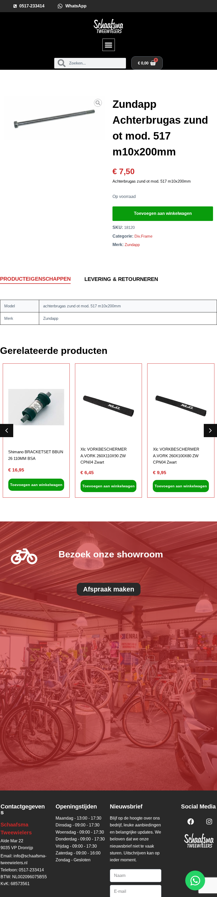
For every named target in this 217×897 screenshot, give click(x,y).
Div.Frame (143, 236)
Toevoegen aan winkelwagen (163, 213)
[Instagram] (209, 821)
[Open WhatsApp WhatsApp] (195, 880)
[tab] (35, 279)
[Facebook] (190, 821)
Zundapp (132, 244)
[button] (108, 45)
